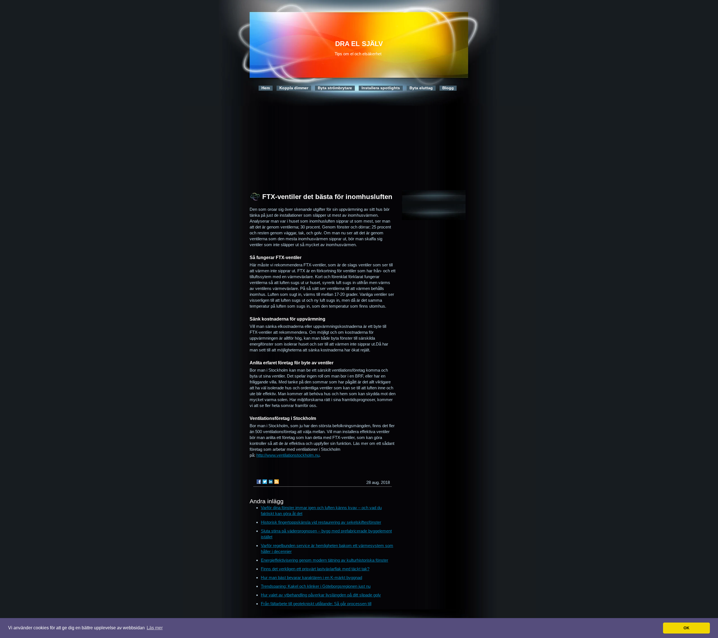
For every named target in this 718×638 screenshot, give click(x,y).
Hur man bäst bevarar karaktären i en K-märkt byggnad (311, 577)
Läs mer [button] (155, 627)
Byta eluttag (421, 88)
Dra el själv (359, 43)
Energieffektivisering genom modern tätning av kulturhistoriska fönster (324, 560)
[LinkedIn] (270, 481)
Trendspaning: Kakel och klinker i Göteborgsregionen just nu (315, 586)
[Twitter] (265, 481)
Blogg (448, 88)
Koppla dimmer (293, 88)
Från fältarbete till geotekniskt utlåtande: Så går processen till (316, 603)
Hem (265, 88)
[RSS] (276, 481)
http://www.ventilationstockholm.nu (287, 455)
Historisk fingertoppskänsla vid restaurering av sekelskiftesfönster (321, 522)
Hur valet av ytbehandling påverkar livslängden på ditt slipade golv (321, 595)
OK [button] (686, 628)
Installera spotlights (381, 88)
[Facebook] (259, 481)
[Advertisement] (359, 145)
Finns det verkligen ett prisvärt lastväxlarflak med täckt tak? (315, 568)
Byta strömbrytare (335, 88)
